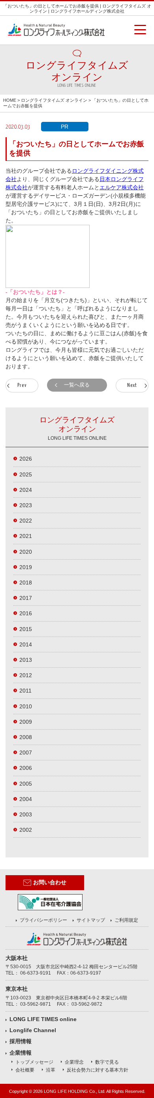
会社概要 (24, 1070)
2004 (25, 799)
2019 (25, 567)
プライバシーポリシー (43, 920)
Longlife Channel (32, 1030)
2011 (25, 690)
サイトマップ (91, 920)
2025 (25, 474)
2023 (25, 505)
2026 (25, 459)
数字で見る (107, 1062)
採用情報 (20, 1041)
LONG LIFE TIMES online (43, 1019)
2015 (25, 629)
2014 (25, 644)
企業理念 (74, 1062)
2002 (25, 830)
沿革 (50, 1070)
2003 (25, 814)
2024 (25, 490)
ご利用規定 (126, 920)
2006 (25, 768)
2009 (25, 722)
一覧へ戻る (77, 385)
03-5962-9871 (35, 1004)
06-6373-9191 (35, 973)
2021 (25, 536)
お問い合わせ (49, 882)
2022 (25, 520)
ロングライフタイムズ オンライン (54, 100)
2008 (25, 737)
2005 (25, 784)
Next (132, 385)
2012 (25, 675)
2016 (25, 613)
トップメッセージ (34, 1062)
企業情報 (20, 1052)
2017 (25, 598)
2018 (25, 582)
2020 (25, 552)
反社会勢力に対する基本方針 (97, 1070)
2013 (25, 660)
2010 (25, 706)
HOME (9, 100)
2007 (25, 752)
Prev (21, 385)
